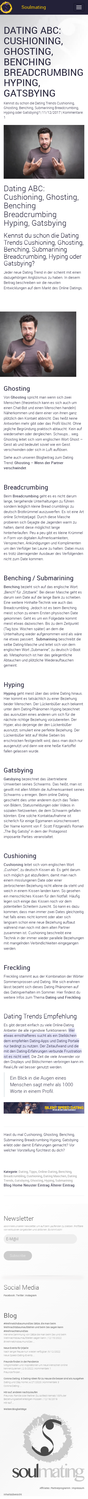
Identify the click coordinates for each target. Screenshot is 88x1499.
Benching (64, 1171)
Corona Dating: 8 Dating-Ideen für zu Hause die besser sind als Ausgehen (44, 1378)
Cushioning (34, 1176)
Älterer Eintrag (63, 1185)
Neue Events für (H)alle (16, 1348)
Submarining (64, 1180)
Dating (23, 1171)
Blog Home (13, 1185)
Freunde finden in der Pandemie (21, 1361)
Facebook (9, 1295)
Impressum (78, 1488)
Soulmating (34, 7)
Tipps (33, 1171)
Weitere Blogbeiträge (15, 1409)
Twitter (20, 1295)
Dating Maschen (54, 1176)
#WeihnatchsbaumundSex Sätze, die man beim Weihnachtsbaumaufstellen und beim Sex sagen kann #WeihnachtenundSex (33, 1327)
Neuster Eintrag (36, 1185)
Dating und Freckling (63, 997)
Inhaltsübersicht (13, 1494)
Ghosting (36, 1180)
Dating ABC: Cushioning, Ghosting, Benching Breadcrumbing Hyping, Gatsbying (44, 61)
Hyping (49, 1180)
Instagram (31, 1295)
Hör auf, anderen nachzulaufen (21, 1392)
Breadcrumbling (14, 1176)
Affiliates (44, 1488)
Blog (10, 1315)
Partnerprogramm (60, 1488)
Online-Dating (47, 1171)
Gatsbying (22, 1180)
